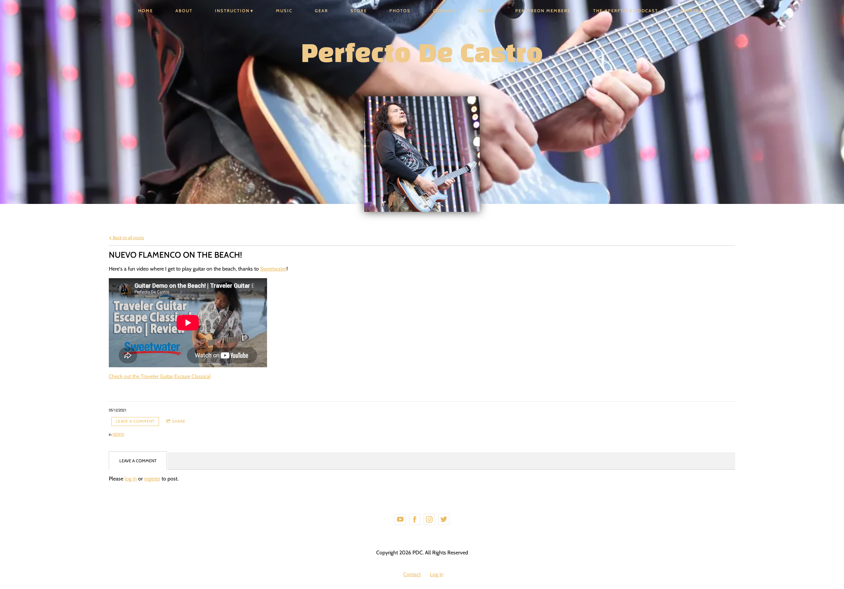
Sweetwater (273, 269)
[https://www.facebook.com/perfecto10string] (414, 519)
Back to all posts (128, 238)
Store (358, 10)
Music (284, 10)
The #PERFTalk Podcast (625, 10)
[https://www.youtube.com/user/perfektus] (400, 519)
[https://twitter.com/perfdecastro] (443, 519)
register (152, 478)
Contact (444, 10)
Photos (399, 10)
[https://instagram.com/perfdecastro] (429, 519)
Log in (436, 574)
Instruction (232, 10)
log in (131, 478)
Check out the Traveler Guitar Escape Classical (160, 376)
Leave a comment (135, 421)
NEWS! (118, 434)
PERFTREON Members (543, 10)
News (485, 10)
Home (145, 10)
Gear (321, 10)
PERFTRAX (693, 10)
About (184, 10)
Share (179, 421)
